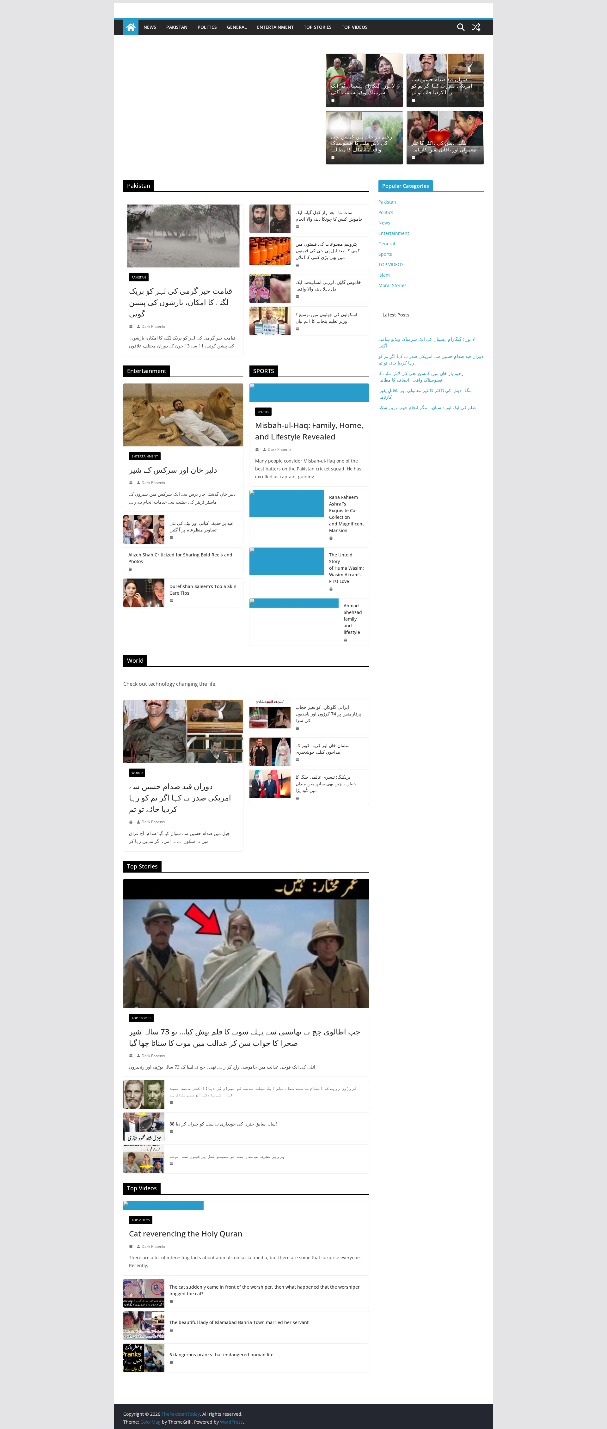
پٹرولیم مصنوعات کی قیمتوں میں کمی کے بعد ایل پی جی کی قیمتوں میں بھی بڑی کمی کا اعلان (328, 250)
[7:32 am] (298, 329)
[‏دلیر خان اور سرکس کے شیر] (183, 414)
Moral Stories (392, 285)
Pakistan (176, 27)
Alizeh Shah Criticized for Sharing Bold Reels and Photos (180, 558)
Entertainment (275, 27)
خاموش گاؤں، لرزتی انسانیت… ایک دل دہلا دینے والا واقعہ (328, 285)
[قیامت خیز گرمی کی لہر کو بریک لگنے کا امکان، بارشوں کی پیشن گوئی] (183, 236)
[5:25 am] (172, 601)
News (150, 27)
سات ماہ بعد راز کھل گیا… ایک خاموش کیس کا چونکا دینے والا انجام (329, 215)
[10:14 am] (131, 1056)
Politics (207, 27)
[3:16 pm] (298, 227)
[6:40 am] (333, 100)
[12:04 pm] (172, 1362)
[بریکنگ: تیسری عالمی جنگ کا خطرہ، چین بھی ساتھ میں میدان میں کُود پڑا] (270, 787)
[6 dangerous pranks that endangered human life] (143, 1358)
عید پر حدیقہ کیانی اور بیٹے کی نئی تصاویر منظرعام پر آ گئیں (201, 526)
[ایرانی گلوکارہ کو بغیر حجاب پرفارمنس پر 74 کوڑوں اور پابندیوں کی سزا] (270, 717)
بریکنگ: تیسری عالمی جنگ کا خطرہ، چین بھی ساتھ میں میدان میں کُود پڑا (326, 783)
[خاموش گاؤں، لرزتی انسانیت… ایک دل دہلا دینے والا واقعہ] (270, 288)
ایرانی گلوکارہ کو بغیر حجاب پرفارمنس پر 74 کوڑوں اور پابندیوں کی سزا (328, 713)
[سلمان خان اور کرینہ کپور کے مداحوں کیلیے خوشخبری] (270, 752)
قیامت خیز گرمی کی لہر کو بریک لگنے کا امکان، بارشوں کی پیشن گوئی (180, 302)
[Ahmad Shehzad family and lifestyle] (294, 622)
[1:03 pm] (172, 1164)
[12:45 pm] (172, 537)
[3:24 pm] (172, 1131)
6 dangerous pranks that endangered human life (221, 1355)
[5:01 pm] (331, 589)
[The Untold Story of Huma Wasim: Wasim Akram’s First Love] (286, 571)
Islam (384, 275)
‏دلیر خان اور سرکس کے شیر (173, 469)
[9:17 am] (414, 100)
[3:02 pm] (131, 1246)
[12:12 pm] (346, 640)
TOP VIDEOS (355, 27)
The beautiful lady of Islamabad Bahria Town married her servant (239, 1322)
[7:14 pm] (298, 760)
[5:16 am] (298, 265)
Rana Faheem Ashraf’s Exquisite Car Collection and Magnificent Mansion (346, 513)
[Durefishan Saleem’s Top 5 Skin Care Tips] (143, 593)
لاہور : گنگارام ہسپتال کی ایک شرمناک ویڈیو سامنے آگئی (363, 89)
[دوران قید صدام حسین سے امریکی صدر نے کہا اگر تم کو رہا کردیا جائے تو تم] (183, 731)
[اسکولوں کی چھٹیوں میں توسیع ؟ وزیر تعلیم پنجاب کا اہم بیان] (270, 321)
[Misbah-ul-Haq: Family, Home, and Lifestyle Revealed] (309, 392)
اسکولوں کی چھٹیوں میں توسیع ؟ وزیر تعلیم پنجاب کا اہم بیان (326, 317)
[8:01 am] (298, 798)
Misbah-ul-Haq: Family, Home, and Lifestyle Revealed (309, 431)
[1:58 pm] (331, 538)
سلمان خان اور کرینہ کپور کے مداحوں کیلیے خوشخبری (323, 748)
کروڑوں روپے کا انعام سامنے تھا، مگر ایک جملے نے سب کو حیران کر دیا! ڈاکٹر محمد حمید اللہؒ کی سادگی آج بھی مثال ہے (263, 1091)
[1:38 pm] (131, 483)
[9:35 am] (414, 157)
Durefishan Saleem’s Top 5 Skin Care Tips (202, 589)
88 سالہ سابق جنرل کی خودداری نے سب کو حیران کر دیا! (223, 1124)
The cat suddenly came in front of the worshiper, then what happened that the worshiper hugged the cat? (264, 1290)
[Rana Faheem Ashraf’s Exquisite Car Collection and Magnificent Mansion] (286, 517)
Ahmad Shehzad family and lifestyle (353, 619)
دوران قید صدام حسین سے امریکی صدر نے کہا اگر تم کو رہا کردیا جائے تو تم (442, 86)
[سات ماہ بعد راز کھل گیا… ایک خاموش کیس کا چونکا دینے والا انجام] (270, 219)
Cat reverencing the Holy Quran (185, 1233)
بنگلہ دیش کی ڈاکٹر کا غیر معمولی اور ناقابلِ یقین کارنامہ (444, 146)
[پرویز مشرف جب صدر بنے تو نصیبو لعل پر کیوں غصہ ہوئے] (143, 1159)
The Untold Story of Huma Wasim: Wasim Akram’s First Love (346, 568)
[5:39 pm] (131, 326)
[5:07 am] (172, 1102)
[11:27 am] (172, 1301)
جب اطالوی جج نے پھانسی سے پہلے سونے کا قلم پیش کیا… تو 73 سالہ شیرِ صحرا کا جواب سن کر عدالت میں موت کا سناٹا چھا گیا (244, 1037)
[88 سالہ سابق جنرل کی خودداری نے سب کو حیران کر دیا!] (143, 1127)
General (237, 27)
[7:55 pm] (130, 569)
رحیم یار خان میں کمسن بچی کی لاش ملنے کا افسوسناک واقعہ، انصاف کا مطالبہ (361, 143)
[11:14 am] (172, 1330)
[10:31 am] (298, 296)
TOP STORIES (318, 27)
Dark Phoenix (153, 326)
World (137, 772)
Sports (263, 411)
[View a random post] (476, 27)
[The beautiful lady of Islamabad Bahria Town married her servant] (143, 1325)
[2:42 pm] (257, 449)
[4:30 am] (333, 157)
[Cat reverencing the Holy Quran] (246, 1205)
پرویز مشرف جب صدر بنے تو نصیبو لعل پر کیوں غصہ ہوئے (227, 1156)
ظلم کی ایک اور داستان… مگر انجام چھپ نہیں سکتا (427, 407)
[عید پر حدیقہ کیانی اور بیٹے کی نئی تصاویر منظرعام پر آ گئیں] (143, 529)
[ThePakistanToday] (130, 27)
